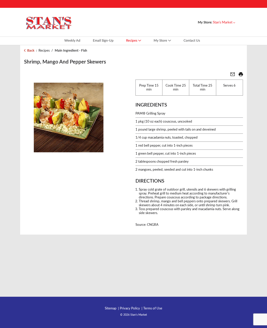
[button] (224, 22)
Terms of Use (152, 308)
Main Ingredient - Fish (71, 50)
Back (30, 50)
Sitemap (110, 308)
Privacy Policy (130, 308)
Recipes (44, 50)
